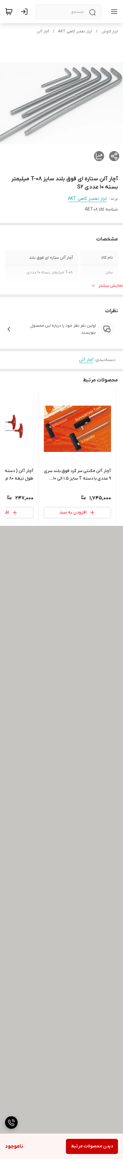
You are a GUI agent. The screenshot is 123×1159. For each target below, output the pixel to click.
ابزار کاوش (109, 31)
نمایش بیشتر (110, 286)
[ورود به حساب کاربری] (25, 11)
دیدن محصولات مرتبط (92, 1146)
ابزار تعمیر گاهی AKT (75, 31)
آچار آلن (43, 31)
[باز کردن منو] (113, 12)
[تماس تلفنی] (11, 1122)
